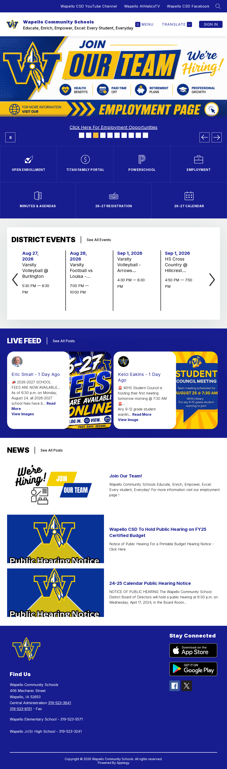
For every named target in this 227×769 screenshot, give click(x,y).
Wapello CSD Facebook (188, 6)
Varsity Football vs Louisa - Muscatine (82, 270)
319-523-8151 (21, 709)
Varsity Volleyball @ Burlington (35, 270)
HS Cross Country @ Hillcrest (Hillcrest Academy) (177, 264)
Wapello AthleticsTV (142, 6)
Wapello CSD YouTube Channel (89, 6)
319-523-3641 (59, 703)
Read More (141, 414)
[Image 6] (117, 135)
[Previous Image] (204, 137)
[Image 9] (138, 135)
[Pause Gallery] (10, 137)
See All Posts (64, 341)
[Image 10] (145, 135)
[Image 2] (88, 135)
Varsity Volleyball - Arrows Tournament (131, 264)
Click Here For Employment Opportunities (113, 127)
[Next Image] (217, 137)
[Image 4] (103, 135)
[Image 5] (110, 135)
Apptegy (123, 763)
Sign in (211, 24)
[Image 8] (131, 135)
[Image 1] (81, 135)
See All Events (99, 240)
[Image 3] (95, 135)
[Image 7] (124, 135)
